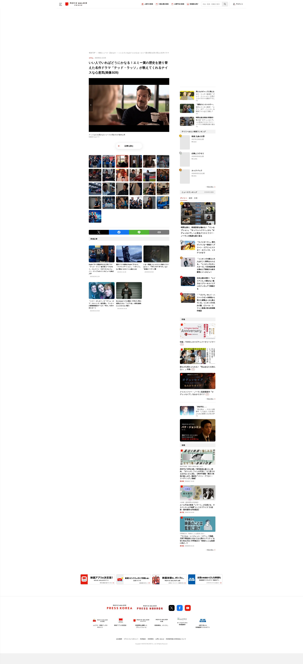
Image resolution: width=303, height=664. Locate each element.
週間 (190, 198)
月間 (195, 198)
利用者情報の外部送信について (176, 639)
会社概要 (119, 639)
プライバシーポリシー (131, 639)
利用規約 (143, 639)
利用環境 (151, 639)
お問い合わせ (160, 639)
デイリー (183, 198)
